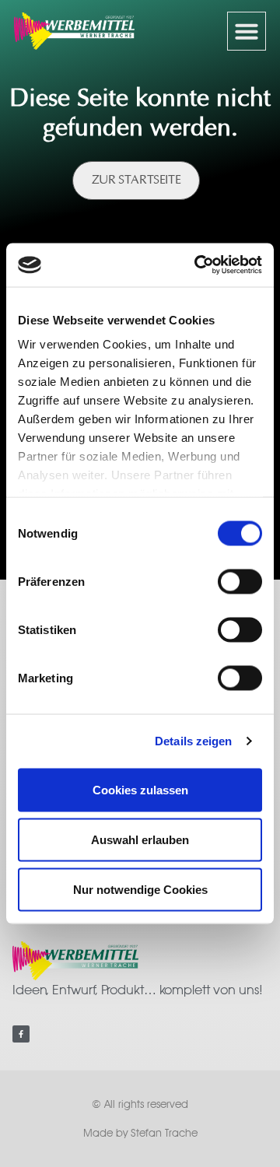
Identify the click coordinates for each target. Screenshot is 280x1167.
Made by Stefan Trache (140, 1133)
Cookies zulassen (140, 789)
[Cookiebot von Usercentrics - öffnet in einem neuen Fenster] (197, 265)
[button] (246, 31)
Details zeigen (193, 741)
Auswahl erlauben (140, 839)
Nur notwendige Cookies (140, 888)
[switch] (240, 581)
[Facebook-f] (21, 1034)
